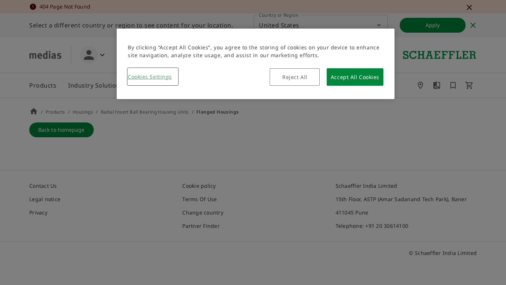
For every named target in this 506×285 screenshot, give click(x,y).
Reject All (294, 77)
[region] (256, 64)
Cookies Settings (150, 76)
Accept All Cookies (355, 77)
